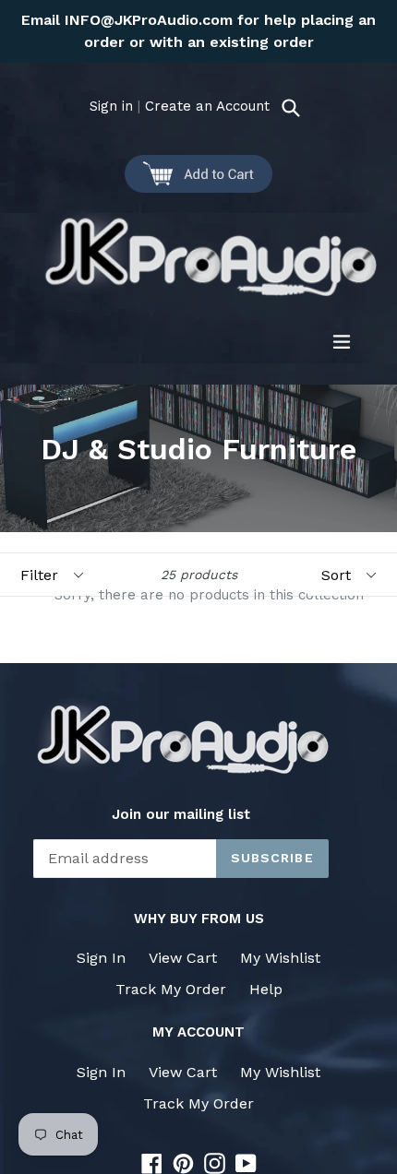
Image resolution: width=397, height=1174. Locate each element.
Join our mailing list (181, 814)
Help (266, 989)
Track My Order (170, 989)
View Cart (183, 957)
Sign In (101, 957)
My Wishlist (280, 957)
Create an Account (207, 106)
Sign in (111, 106)
